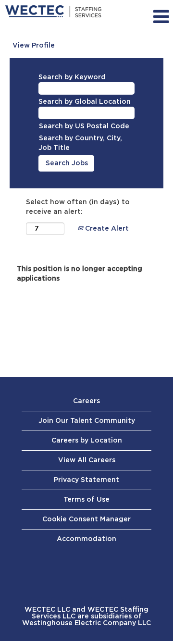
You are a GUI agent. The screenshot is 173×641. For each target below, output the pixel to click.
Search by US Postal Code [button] (84, 126)
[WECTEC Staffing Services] (53, 12)
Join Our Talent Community (86, 421)
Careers (86, 401)
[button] (153, 17)
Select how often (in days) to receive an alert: (78, 207)
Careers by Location (86, 440)
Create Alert (106, 228)
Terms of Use (86, 499)
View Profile (33, 45)
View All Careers (86, 460)
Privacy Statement (86, 480)
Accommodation (86, 539)
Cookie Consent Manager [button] (86, 519)
